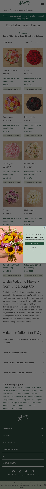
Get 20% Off (34, 243)
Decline (35, 247)
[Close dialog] (44, 227)
